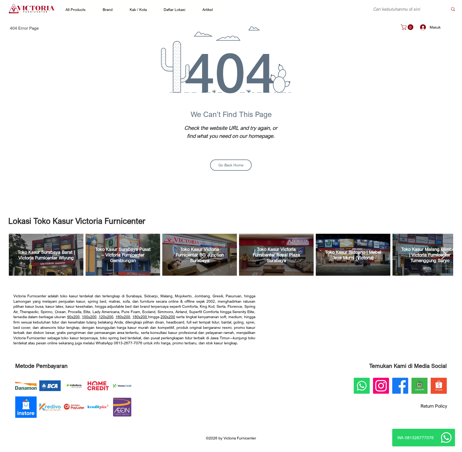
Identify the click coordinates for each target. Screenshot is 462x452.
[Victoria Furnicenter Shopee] (439, 386)
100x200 (89, 316)
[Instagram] (381, 386)
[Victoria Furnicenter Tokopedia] (419, 386)
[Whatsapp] (446, 437)
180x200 (140, 316)
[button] (78, 9)
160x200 (123, 316)
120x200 (106, 316)
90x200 (73, 316)
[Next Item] (444, 254)
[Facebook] (400, 386)
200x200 (167, 316)
